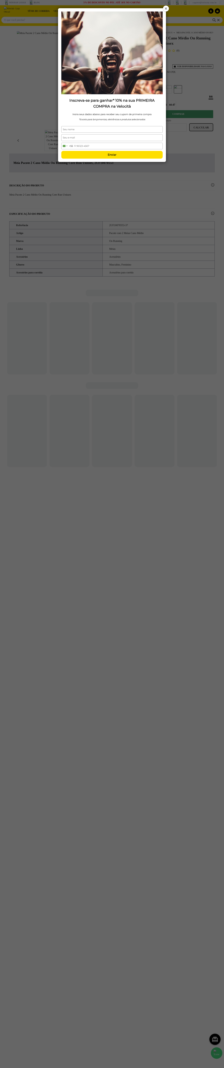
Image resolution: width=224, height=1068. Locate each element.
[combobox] (67, 146)
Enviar (112, 154)
